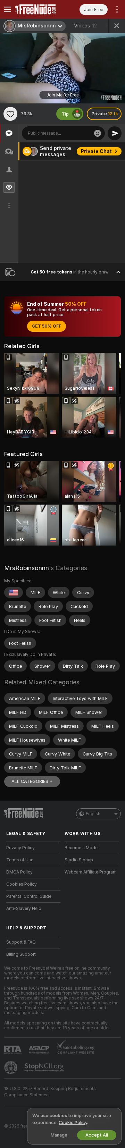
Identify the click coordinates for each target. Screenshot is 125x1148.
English (93, 813)
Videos (85, 26)
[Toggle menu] (7, 9)
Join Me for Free (63, 95)
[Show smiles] (97, 133)
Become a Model (82, 847)
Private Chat (96, 151)
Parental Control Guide (28, 896)
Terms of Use (19, 860)
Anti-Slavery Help (23, 908)
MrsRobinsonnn (26, 568)
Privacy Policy (20, 847)
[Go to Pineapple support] (11, 1067)
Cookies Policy (21, 884)
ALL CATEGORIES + (32, 781)
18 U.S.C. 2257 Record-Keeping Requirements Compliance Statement (50, 1091)
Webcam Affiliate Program (91, 872)
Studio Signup (79, 860)
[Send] (115, 133)
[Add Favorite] (10, 114)
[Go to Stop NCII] (44, 1067)
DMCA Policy (19, 872)
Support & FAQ (21, 942)
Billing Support (21, 954)
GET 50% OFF (46, 326)
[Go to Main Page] (38, 9)
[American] (13, 592)
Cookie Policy (73, 1122)
